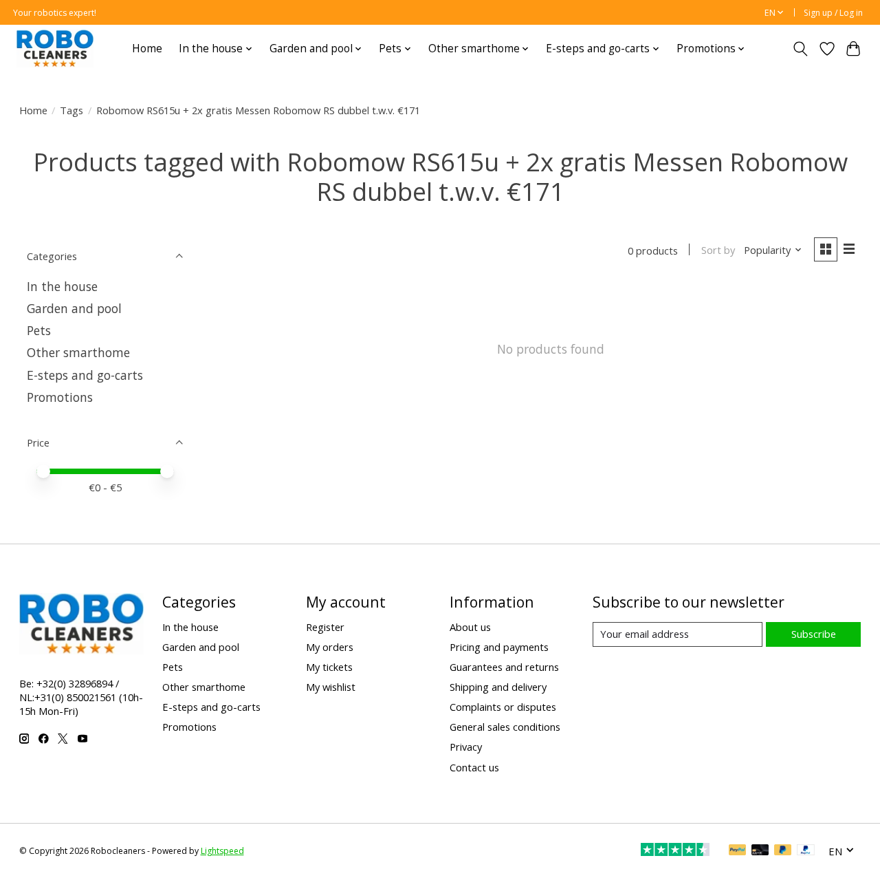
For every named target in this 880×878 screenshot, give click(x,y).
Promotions (60, 397)
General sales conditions (505, 727)
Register (325, 627)
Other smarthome (78, 352)
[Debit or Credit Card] (760, 851)
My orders (329, 647)
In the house (62, 286)
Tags (71, 110)
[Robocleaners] (55, 48)
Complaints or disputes (503, 707)
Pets (39, 330)
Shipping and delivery (498, 687)
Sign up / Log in (833, 13)
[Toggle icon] (800, 48)
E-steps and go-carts (85, 375)
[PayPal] (738, 851)
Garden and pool (74, 308)
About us (470, 627)
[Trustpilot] (675, 851)
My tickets (329, 667)
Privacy (466, 746)
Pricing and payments (499, 647)
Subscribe (813, 634)
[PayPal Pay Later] (783, 851)
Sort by (718, 250)
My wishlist (330, 687)
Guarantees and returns (504, 667)
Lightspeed (222, 851)
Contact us (474, 767)
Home (147, 48)
